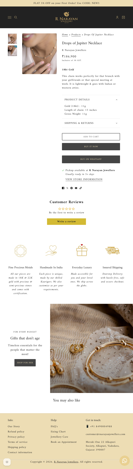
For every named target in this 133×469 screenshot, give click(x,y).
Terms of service (18, 442)
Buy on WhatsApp (91, 159)
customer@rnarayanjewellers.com (105, 434)
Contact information (20, 452)
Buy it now (91, 146)
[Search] (16, 17)
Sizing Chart (58, 431)
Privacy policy (16, 437)
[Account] (117, 17)
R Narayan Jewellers (74, 50)
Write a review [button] (66, 221)
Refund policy (16, 431)
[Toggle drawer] (9, 17)
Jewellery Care (59, 437)
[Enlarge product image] (39, 53)
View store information (84, 179)
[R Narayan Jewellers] (66, 17)
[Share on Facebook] (63, 188)
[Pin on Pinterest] (71, 188)
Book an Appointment (64, 442)
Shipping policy (17, 447)
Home (65, 34)
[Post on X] (67, 188)
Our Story (14, 426)
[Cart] (123, 17)
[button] (80, 188)
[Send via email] (76, 188)
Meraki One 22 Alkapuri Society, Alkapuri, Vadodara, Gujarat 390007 (102, 446)
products (76, 34)
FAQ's (54, 426)
